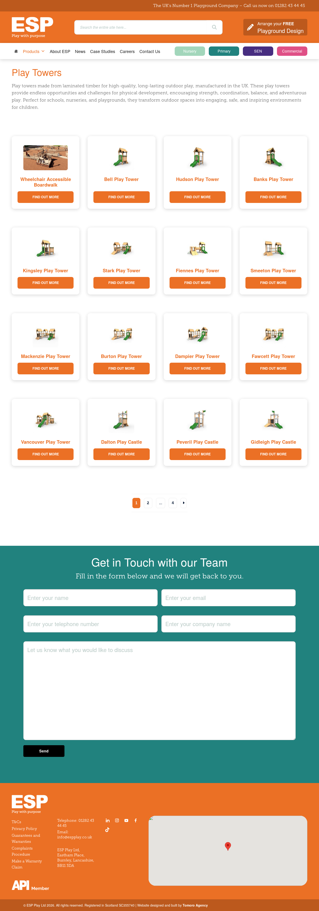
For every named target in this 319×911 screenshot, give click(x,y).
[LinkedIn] (107, 820)
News (80, 51)
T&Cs (16, 822)
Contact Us (149, 51)
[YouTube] (126, 820)
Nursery (189, 51)
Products (31, 51)
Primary (224, 51)
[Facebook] (135, 820)
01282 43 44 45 (290, 5)
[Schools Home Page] (16, 51)
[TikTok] (108, 829)
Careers (127, 51)
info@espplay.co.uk (74, 837)
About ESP (60, 51)
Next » (184, 503)
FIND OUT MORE (45, 197)
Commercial (292, 51)
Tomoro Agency (195, 905)
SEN (258, 51)
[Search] (214, 27)
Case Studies (102, 51)
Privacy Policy (24, 829)
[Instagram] (117, 820)
